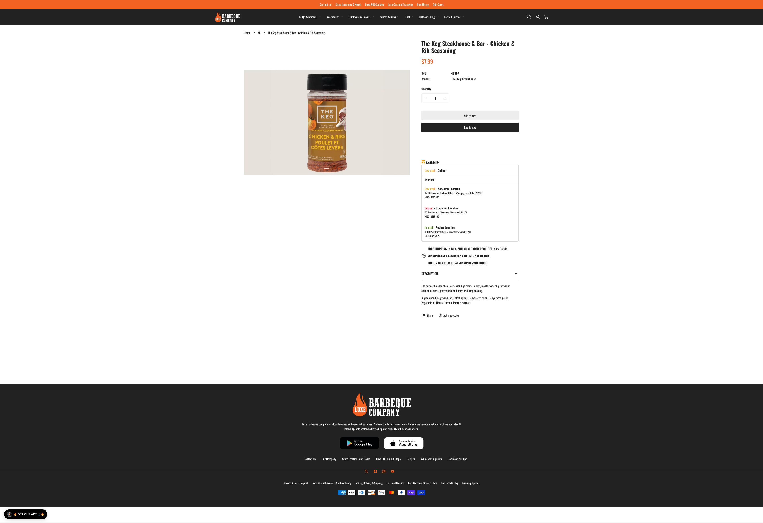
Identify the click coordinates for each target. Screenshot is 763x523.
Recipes (411, 459)
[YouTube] (392, 471)
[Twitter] (366, 471)
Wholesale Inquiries (431, 459)
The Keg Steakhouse (463, 79)
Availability (433, 162)
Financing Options (470, 483)
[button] (546, 17)
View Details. (501, 248)
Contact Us (310, 459)
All (259, 32)
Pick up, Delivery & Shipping (369, 483)
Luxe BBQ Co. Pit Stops (388, 459)
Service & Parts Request (296, 483)
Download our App (457, 459)
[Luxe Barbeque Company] (227, 17)
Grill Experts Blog (449, 483)
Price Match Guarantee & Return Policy (331, 483)
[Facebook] (375, 471)
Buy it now (470, 127)
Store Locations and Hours (356, 459)
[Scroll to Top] (756, 502)
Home (247, 32)
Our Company (329, 459)
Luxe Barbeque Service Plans (422, 483)
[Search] (529, 17)
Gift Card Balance (395, 483)
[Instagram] (384, 471)
